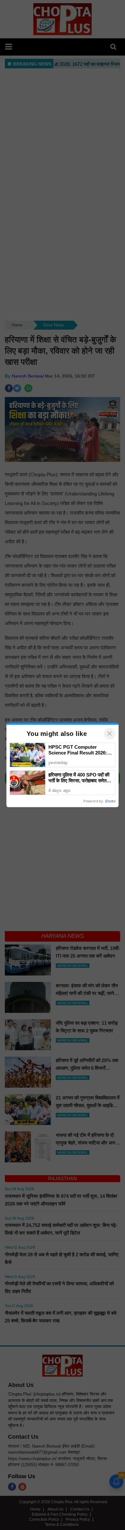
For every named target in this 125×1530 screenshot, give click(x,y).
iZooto (110, 801)
